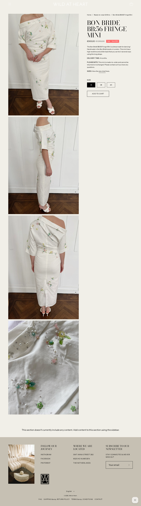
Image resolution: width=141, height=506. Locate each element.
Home (89, 15)
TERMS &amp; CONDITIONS (82, 499)
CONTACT (98, 499)
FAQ (40, 499)
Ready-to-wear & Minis (102, 15)
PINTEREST (46, 463)
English (69, 491)
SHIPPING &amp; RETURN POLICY (57, 499)
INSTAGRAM (46, 455)
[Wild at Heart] (70, 4)
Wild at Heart (73, 495)
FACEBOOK (45, 459)
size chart (102, 71)
